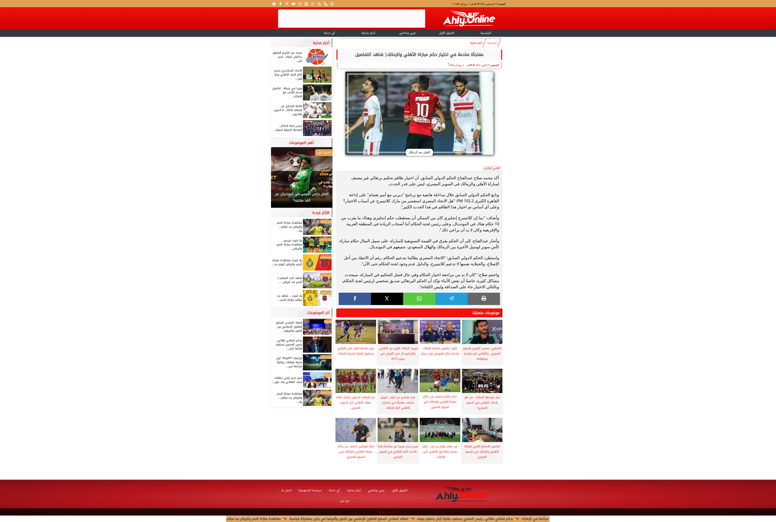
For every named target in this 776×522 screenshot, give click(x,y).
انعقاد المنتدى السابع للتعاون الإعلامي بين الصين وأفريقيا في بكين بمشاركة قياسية (394, 519)
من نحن (344, 501)
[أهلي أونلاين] (468, 19)
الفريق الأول (446, 33)
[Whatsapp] (313, 3)
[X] (387, 299)
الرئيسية (485, 33)
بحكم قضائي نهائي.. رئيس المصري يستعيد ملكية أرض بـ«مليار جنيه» (510, 519)
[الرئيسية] (274, 3)
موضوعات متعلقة (486, 312)
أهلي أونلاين (492, 168)
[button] (279, 179)
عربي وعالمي (407, 33)
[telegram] (451, 299)
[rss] (319, 3)
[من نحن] (326, 3)
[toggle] (290, 32)
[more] (332, 3)
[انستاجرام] (300, 3)
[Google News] (306, 3)
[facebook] (355, 299)
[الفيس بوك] (280, 3)
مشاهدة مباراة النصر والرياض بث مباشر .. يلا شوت (291, 519)
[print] (484, 299)
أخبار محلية (368, 33)
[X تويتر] (287, 3)
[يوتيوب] (293, 3)
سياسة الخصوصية (310, 490)
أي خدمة (329, 33)
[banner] (351, 18)
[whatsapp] (419, 299)
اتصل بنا (286, 490)
